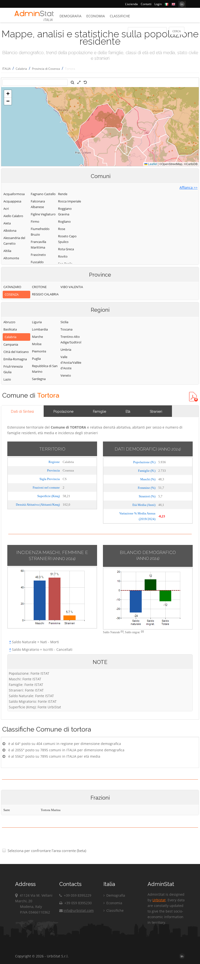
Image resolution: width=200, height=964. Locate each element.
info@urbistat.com (78, 910)
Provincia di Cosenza (46, 69)
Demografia (70, 16)
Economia (95, 16)
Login (158, 4)
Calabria (21, 69)
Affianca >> (189, 187)
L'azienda (131, 4)
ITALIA (6, 69)
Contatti (146, 4)
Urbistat (159, 900)
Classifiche (120, 16)
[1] (122, 631)
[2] (142, 631)
